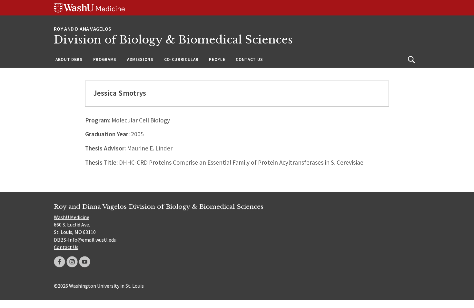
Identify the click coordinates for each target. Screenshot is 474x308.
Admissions (140, 59)
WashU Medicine (71, 217)
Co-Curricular (181, 59)
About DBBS (69, 59)
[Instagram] (72, 261)
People (217, 59)
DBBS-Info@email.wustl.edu (85, 239)
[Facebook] (59, 261)
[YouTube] (84, 261)
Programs (104, 59)
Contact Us (249, 59)
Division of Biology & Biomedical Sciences (173, 39)
